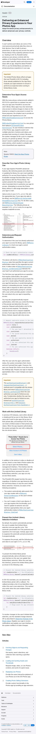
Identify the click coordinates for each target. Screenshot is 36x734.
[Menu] (34, 2)
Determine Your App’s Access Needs (14, 95)
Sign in (29, 2)
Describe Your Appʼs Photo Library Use (16, 164)
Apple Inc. (12, 729)
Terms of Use (4, 731)
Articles (5, 641)
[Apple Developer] (5, 2)
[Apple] (2, 693)
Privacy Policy (12, 731)
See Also (6, 635)
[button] (24, 2)
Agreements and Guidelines (24, 731)
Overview (6, 40)
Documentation (9, 6)
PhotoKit (4, 13)
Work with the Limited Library (14, 411)
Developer (8, 693)
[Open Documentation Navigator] (2, 6)
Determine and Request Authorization (12, 236)
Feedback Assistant (6, 725)
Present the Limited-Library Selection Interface (13, 518)
